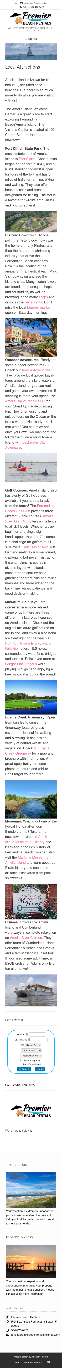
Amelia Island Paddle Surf (25, 400)
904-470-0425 (19, 1330)
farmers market (39, 307)
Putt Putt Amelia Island (22, 643)
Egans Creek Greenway (27, 750)
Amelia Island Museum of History (27, 839)
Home (16, 1362)
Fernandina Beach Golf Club (29, 508)
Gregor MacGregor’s (21, 663)
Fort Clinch (26, 158)
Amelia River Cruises (26, 937)
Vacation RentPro (40, 1356)
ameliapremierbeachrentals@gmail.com (35, 1335)
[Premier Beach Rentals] (31, 19)
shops (43, 296)
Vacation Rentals (33, 1362)
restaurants (33, 301)
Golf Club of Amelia (37, 546)
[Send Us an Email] (16, 3)
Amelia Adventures (35, 369)
